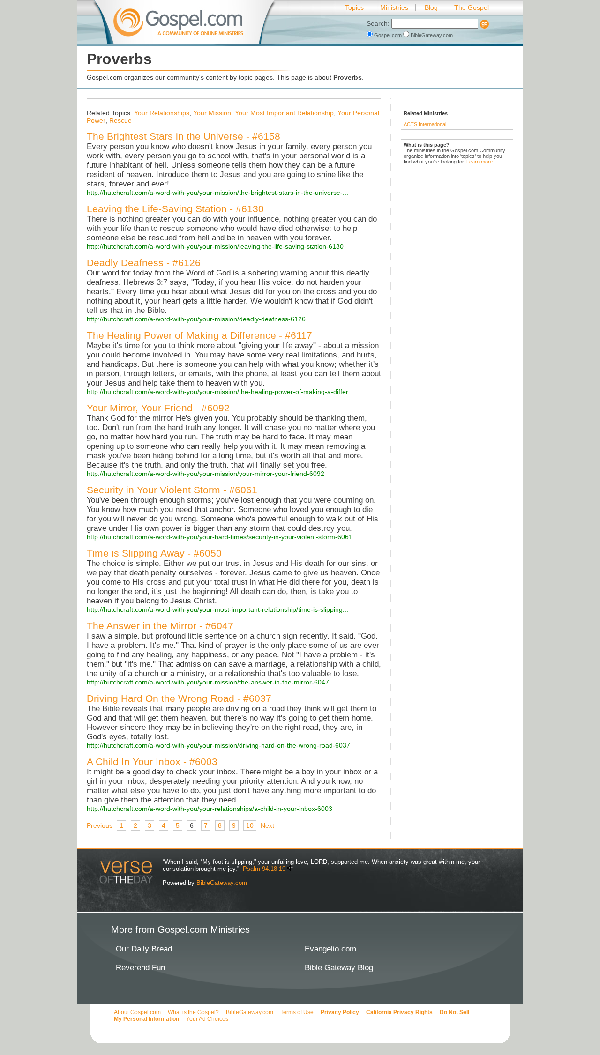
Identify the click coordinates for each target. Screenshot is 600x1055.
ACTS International (425, 124)
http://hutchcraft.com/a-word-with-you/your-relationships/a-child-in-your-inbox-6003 (209, 808)
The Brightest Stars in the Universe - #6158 (183, 136)
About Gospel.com (137, 1012)
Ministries (394, 7)
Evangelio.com (330, 948)
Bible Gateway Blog (339, 967)
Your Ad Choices (207, 1019)
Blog (431, 7)
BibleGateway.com (431, 35)
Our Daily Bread (144, 948)
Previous (99, 825)
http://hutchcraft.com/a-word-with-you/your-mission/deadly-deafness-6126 (196, 319)
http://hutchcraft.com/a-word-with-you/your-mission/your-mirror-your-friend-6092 (205, 473)
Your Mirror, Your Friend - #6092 (158, 407)
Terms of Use (297, 1012)
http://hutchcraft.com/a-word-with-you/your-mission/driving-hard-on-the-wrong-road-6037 (218, 745)
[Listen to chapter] (290, 868)
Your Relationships (161, 113)
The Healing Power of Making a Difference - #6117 (199, 335)
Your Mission (212, 113)
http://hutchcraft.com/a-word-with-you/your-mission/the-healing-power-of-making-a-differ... (220, 391)
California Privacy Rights (399, 1012)
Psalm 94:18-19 (264, 868)
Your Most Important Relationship (284, 113)
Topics (354, 7)
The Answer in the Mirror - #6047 (160, 625)
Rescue (120, 120)
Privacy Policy (340, 1012)
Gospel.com (388, 35)
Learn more (479, 161)
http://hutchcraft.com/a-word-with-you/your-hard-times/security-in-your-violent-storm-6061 (219, 537)
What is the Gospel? (193, 1012)
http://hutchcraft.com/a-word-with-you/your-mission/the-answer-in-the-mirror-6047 (208, 682)
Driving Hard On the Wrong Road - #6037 (179, 698)
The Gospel (471, 7)
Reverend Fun (140, 967)
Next (267, 825)
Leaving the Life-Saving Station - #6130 (175, 208)
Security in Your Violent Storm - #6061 (172, 489)
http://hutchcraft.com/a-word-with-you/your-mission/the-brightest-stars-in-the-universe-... (217, 192)
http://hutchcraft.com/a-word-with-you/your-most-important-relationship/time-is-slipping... (217, 609)
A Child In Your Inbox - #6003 (152, 761)
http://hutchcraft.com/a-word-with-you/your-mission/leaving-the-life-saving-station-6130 (215, 246)
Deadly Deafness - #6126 (144, 262)
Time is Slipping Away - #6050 (154, 553)
